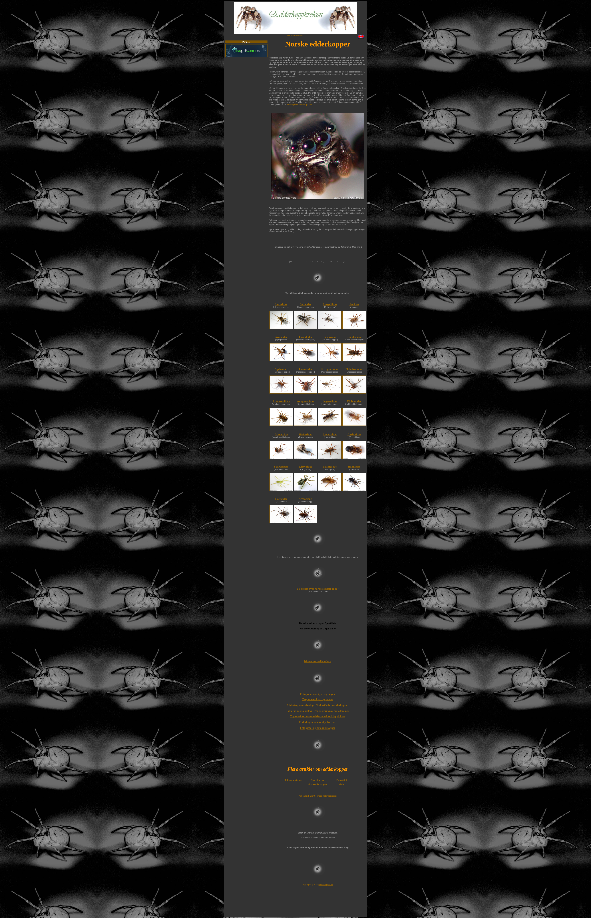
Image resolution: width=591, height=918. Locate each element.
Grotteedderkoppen (317, 784)
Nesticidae (281, 498)
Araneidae (281, 336)
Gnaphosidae (354, 336)
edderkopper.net (326, 884)
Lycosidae (281, 304)
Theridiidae (305, 336)
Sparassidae (281, 466)
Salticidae (305, 304)
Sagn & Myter (317, 780)
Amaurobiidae (281, 401)
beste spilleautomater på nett (299, 104)
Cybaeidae (305, 498)
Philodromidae (354, 369)
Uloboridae (305, 434)
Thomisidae (305, 369)
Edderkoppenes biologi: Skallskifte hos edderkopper (317, 705)
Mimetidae (281, 434)
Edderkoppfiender (293, 780)
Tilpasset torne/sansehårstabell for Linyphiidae (317, 716)
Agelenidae (281, 369)
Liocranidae (330, 434)
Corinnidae (354, 434)
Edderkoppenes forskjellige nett (317, 722)
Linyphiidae (330, 304)
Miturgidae (330, 466)
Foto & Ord (341, 780)
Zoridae (354, 304)
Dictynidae (305, 466)
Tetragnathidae (330, 369)
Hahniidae (354, 466)
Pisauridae (330, 336)
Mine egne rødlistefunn (317, 661)
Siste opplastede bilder (295, 35)
